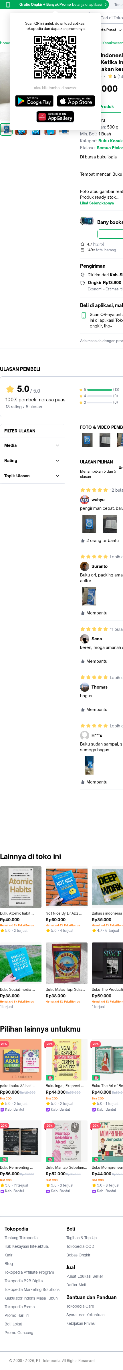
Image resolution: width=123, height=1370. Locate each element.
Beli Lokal (13, 1324)
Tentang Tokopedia (21, 1237)
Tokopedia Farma (20, 1306)
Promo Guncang (19, 1332)
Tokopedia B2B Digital (24, 1281)
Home (5, 43)
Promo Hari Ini (17, 1315)
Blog (9, 1263)
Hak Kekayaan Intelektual (27, 1246)
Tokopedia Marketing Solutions (32, 1289)
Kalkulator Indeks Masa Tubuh (31, 1298)
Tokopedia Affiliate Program (29, 1272)
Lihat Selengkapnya (97, 203)
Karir (9, 1255)
